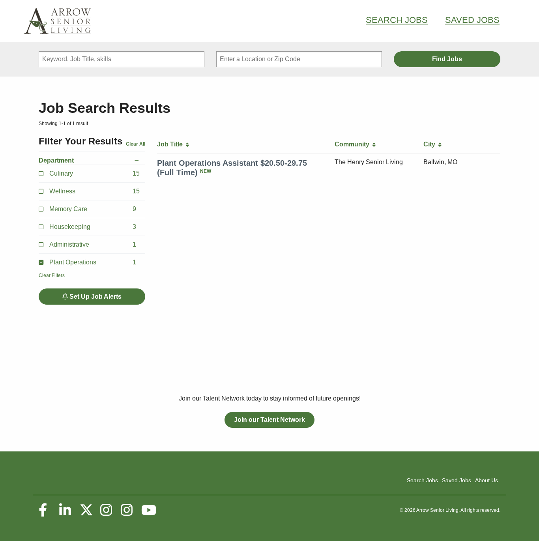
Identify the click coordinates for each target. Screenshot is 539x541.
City (430, 144)
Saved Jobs (472, 20)
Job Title (171, 144)
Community (353, 144)
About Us (486, 480)
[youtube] (148, 510)
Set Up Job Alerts (95, 296)
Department (56, 160)
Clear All (135, 144)
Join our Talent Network (269, 419)
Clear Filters (52, 275)
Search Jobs (397, 20)
